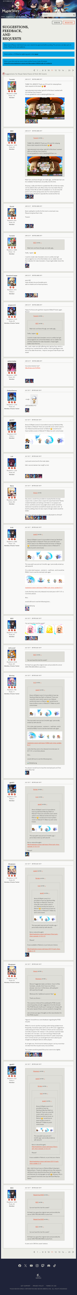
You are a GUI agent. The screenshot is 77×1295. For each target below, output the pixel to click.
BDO (11, 131)
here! (36, 54)
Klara (12, 486)
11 (52, 70)
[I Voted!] (14, 91)
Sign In (57, 22)
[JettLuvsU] (27, 121)
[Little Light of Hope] (9, 659)
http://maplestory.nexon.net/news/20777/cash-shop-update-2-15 (43, 950)
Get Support (25, 1286)
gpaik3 (12, 420)
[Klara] (36, 295)
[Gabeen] (27, 446)
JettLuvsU (11, 648)
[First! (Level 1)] (10, 287)
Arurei (12, 206)
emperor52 (12, 305)
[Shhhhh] (11, 91)
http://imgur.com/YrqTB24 (32, 368)
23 (69, 70)
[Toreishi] (12, 85)
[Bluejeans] (27, 518)
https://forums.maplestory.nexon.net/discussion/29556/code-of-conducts (28, 63)
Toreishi (12, 79)
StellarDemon (12, 390)
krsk (11, 527)
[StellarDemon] (12, 396)
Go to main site (7, 1)
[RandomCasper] (12, 282)
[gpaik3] (12, 426)
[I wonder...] (14, 218)
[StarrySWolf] (36, 638)
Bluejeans (11, 864)
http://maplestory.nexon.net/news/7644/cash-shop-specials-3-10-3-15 (43, 845)
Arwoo (35, 493)
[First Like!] (13, 287)
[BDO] (12, 137)
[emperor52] (31, 121)
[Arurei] (12, 212)
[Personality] (14, 431)
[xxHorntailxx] (12, 367)
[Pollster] (14, 142)
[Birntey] (27, 608)
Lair (12, 456)
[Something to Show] (9, 91)
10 (49, 70)
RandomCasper (11, 275)
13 (59, 70)
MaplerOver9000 (38, 1195)
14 (63, 70)
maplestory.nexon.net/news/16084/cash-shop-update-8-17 (43, 588)
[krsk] (27, 196)
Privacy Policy (38, 1286)
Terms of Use (51, 1286)
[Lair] (31, 381)
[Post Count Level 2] (14, 468)
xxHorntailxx (12, 361)
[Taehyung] (36, 121)
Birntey (11, 675)
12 (56, 70)
